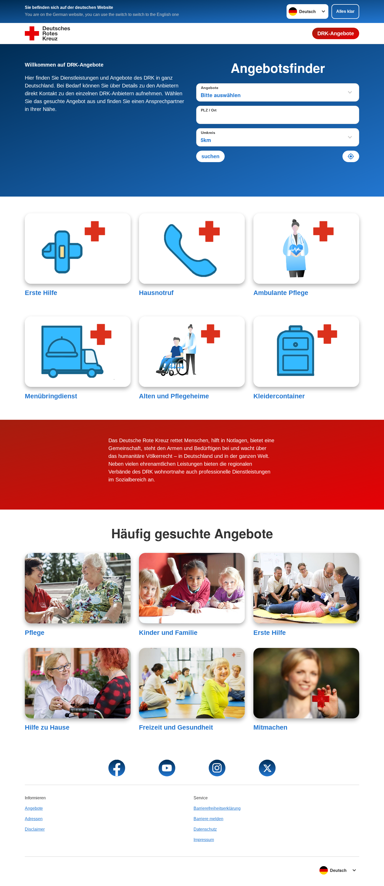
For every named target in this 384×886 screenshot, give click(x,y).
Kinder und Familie (168, 632)
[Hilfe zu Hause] (78, 683)
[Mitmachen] (306, 683)
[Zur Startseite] (47, 33)
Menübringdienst (51, 396)
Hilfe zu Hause (47, 727)
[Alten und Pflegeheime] (192, 351)
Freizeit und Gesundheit (176, 727)
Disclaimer (35, 829)
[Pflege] (78, 588)
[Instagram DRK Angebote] (217, 768)
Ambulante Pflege (280, 292)
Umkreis (208, 133)
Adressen (34, 819)
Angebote (209, 88)
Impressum (204, 839)
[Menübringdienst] (78, 351)
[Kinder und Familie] (192, 588)
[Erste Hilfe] (78, 248)
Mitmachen (270, 727)
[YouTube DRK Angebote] (167, 768)
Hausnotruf (156, 292)
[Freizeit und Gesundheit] (192, 683)
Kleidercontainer (279, 396)
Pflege (34, 632)
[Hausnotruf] (192, 248)
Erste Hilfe (41, 292)
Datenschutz (205, 829)
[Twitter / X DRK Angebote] (267, 768)
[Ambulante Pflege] (306, 248)
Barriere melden (208, 819)
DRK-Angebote (335, 33)
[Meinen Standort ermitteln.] (350, 156)
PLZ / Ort (209, 110)
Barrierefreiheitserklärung (217, 808)
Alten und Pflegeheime (174, 396)
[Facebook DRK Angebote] (116, 768)
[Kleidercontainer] (306, 351)
